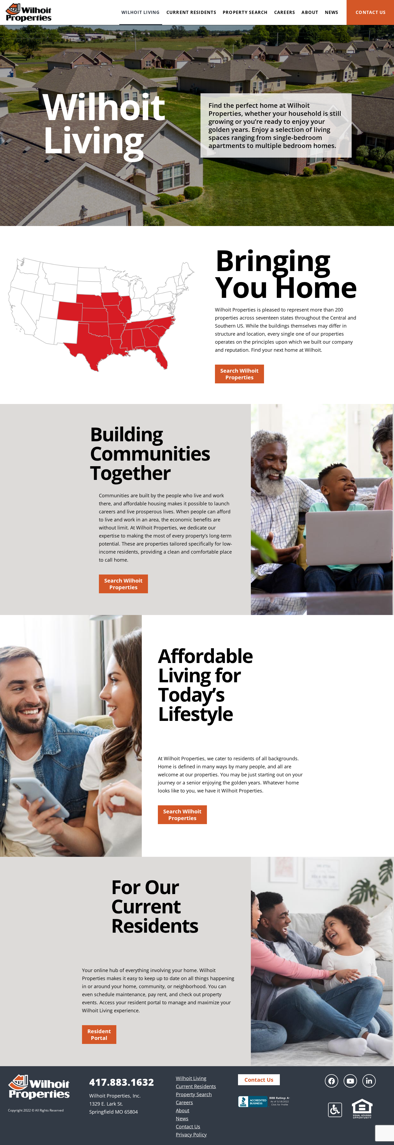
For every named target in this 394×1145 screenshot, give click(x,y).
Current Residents (191, 12)
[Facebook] (331, 1081)
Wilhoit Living (140, 12)
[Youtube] (350, 1081)
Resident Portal (99, 1035)
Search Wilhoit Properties (239, 374)
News (332, 12)
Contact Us (371, 12)
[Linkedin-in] (369, 1081)
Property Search (245, 12)
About (310, 12)
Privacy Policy (191, 1134)
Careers (284, 12)
